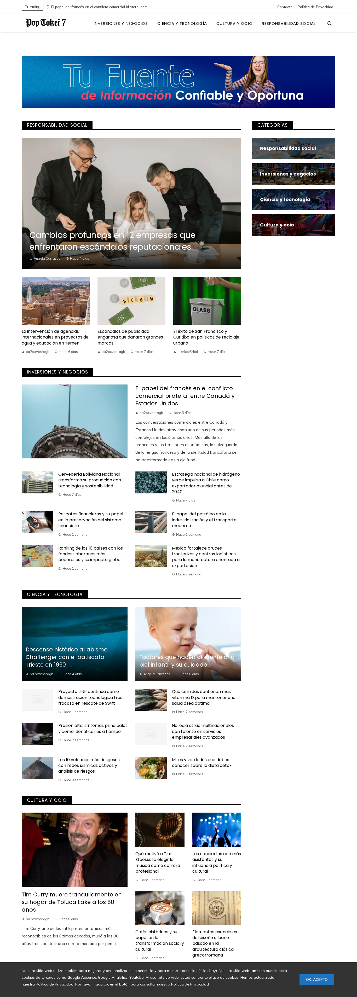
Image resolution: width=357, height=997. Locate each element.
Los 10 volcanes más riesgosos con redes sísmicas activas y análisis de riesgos (89, 765)
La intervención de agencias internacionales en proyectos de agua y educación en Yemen (55, 337)
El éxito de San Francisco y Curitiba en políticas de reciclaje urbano (206, 337)
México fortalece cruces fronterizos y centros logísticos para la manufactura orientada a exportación (206, 557)
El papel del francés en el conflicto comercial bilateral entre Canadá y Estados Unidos (101, 7)
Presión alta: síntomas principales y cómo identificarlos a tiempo (93, 728)
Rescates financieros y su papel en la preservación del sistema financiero (90, 520)
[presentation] (47, 5)
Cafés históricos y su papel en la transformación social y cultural (159, 940)
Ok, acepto (317, 979)
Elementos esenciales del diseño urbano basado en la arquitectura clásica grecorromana (214, 943)
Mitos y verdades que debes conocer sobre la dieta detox (202, 762)
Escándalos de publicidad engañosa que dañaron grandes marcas (130, 337)
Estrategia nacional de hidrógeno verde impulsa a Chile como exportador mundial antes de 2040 (206, 483)
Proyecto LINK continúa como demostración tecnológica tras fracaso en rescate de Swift (90, 697)
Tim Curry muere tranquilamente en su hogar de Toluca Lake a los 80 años (72, 902)
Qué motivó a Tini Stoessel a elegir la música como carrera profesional (157, 862)
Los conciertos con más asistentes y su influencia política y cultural (216, 862)
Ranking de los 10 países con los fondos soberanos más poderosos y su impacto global (90, 554)
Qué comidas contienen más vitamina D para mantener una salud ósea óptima (203, 697)
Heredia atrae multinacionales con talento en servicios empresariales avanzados (203, 731)
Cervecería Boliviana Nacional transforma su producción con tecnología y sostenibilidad (89, 480)
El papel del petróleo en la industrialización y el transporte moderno (204, 520)
